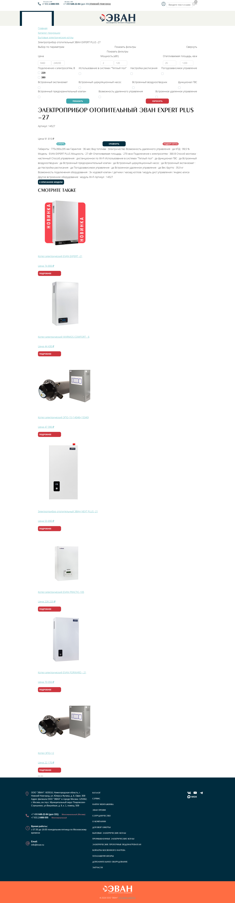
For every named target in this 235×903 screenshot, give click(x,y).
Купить (61, 144)
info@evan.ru (37, 845)
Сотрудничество (101, 816)
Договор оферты (101, 827)
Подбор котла (170, 144)
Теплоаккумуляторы (103, 856)
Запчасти (97, 867)
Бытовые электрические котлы (109, 833)
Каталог (96, 793)
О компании (99, 821)
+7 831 (50, 4)
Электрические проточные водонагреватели (116, 844)
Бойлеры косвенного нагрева (108, 850)
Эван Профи (99, 810)
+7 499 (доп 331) (76, 4)
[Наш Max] (192, 796)
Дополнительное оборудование (110, 862)
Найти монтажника (50, 133)
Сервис (96, 799)
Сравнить (114, 144)
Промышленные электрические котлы (113, 839)
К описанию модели (51, 182)
